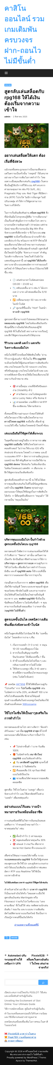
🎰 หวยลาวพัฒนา (13, 1040)
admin (7, 116)
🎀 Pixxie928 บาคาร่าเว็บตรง (20, 1033)
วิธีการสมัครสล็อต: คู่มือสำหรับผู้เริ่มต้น (24, 1008)
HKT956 (20, 684)
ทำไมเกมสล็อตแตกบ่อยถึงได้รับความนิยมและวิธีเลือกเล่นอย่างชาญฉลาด (25, 1015)
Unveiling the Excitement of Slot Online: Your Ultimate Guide (22, 1002)
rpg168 (8, 85)
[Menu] (6, 73)
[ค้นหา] (43, 982)
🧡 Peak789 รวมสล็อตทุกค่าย (20, 1037)
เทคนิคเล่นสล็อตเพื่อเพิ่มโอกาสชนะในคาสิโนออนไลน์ (26, 1023)
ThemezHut (31, 1060)
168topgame (29, 704)
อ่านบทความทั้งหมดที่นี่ (26, 924)
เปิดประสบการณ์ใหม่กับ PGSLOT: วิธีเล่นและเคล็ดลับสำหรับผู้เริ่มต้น (25, 994)
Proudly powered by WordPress (22, 1057)
